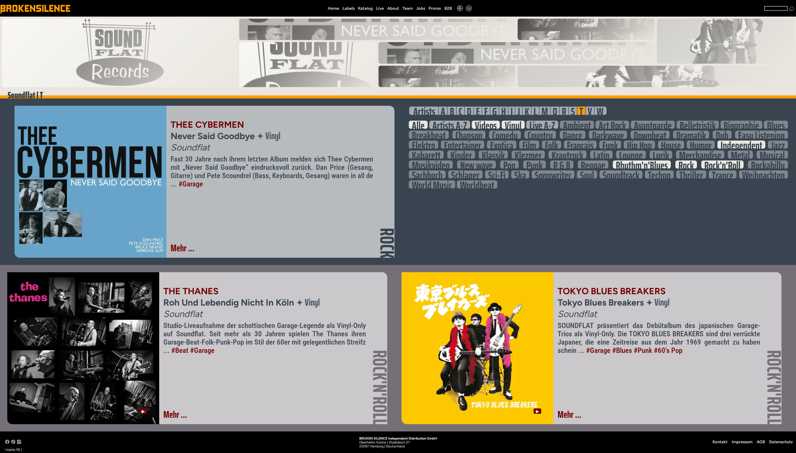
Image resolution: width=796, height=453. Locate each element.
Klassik (493, 155)
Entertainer (462, 145)
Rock (686, 164)
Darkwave (608, 135)
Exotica (501, 145)
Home (333, 8)
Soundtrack (621, 174)
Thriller (691, 174)
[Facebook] (7, 442)
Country (540, 135)
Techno (659, 174)
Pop (509, 164)
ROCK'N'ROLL (380, 387)
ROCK (387, 243)
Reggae (593, 164)
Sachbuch (427, 174)
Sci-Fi (497, 174)
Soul (587, 174)
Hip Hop (639, 145)
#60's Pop (668, 350)
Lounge (631, 155)
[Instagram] (19, 442)
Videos (486, 125)
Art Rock (612, 125)
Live (380, 8)
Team (407, 8)
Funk (610, 145)
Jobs (420, 8)
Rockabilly (768, 164)
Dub (722, 135)
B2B (448, 8)
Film (529, 145)
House (671, 145)
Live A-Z (542, 125)
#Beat (179, 350)
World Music (432, 184)
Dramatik (691, 135)
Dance (572, 135)
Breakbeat (429, 135)
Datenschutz (781, 441)
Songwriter (553, 174)
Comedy (505, 135)
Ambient (577, 125)
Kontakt (720, 441)
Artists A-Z (449, 125)
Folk (551, 145)
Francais (580, 145)
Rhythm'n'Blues (642, 164)
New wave (476, 164)
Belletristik (698, 125)
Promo (434, 8)
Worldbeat (477, 184)
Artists (424, 111)
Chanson (468, 135)
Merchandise (700, 155)
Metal (740, 155)
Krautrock (567, 155)
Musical (772, 155)
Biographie (741, 125)
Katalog (365, 8)
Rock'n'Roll (722, 164)
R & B (561, 164)
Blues (776, 125)
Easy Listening (761, 135)
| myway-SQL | (13, 449)
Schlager (465, 174)
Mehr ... (182, 248)
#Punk (643, 350)
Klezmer (528, 155)
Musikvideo (431, 164)
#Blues (622, 350)
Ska (520, 174)
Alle (418, 125)
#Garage (190, 184)
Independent (741, 145)
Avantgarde (653, 125)
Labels (348, 8)
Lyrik (661, 155)
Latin (601, 155)
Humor (701, 145)
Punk (534, 164)
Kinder (461, 155)
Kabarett (426, 155)
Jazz (778, 145)
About (393, 8)
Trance (722, 174)
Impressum (742, 441)
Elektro (423, 145)
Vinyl (513, 125)
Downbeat (650, 135)
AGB (761, 441)
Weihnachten (763, 174)
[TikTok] (13, 442)
